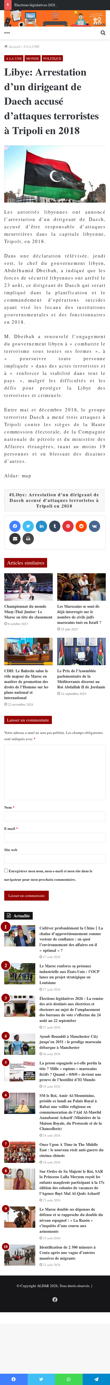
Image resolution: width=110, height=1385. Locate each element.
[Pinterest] (68, 526)
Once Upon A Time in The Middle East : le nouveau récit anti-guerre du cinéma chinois (71, 1149)
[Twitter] (28, 526)
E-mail (11, 828)
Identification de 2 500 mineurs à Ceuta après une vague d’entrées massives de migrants (67, 1252)
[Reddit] (81, 526)
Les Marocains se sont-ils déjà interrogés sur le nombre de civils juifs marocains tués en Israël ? (79, 614)
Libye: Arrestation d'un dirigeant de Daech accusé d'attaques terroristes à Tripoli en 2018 (54, 500)
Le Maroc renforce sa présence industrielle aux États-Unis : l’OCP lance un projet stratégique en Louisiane (69, 974)
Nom (9, 807)
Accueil (14, 46)
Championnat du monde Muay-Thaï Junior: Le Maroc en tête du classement (28, 611)
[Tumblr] (54, 526)
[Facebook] (15, 526)
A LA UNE (31, 46)
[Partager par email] (15, 538)
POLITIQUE (52, 58)
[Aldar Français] (55, 18)
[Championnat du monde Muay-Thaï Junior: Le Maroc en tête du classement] (28, 587)
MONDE (32, 58)
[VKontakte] (94, 526)
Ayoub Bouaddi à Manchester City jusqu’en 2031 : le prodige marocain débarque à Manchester (70, 1041)
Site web (10, 849)
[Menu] (7, 32)
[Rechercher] (103, 32)
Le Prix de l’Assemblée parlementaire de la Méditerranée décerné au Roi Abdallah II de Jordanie (81, 679)
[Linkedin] (41, 526)
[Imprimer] (28, 538)
